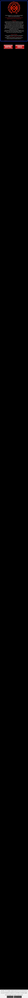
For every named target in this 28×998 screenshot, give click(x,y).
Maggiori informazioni (17, 996)
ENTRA (8, 46)
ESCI (20, 46)
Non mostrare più (10, 996)
